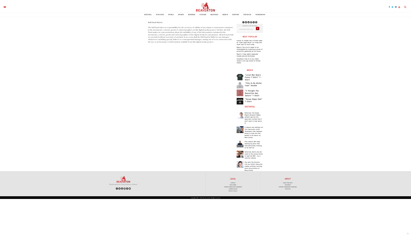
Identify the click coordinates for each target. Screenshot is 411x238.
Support (235, 15)
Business (191, 15)
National (148, 15)
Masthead (288, 184)
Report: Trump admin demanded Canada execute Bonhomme (247, 55)
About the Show (288, 182)
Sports (181, 15)
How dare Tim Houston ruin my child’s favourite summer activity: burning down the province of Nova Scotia (253, 166)
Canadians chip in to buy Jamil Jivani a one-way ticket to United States (248, 61)
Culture (202, 15)
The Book (247, 15)
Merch (225, 15)
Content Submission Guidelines (288, 186)
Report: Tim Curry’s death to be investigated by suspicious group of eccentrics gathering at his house (250, 49)
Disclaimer (233, 184)
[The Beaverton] (12, 7)
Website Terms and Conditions (233, 186)
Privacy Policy (233, 191)
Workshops (260, 15)
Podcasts (160, 15)
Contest (233, 182)
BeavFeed (214, 15)
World (171, 15)
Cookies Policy (233, 189)
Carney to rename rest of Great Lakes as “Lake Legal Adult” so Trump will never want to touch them (249, 42)
